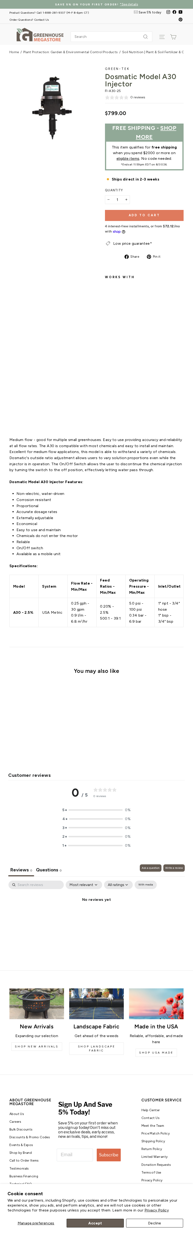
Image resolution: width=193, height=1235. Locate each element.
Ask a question (151, 868)
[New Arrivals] (36, 1003)
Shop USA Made (156, 1052)
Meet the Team (152, 1125)
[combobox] (111, 37)
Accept (95, 1223)
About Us (16, 1114)
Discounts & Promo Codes (29, 1137)
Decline (154, 1223)
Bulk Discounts (20, 1129)
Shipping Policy (153, 1141)
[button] (96, 810)
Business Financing (23, 1176)
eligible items (128, 158)
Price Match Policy (155, 1133)
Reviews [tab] (21, 870)
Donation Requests (156, 1165)
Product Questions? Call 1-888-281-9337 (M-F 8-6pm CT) (49, 12)
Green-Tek (117, 69)
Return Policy (151, 1149)
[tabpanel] (96, 915)
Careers (15, 1121)
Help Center (150, 1110)
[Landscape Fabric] (96, 1003)
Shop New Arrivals (36, 1046)
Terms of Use (151, 1172)
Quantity (114, 190)
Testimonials (19, 1168)
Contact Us (150, 1118)
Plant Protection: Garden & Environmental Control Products (70, 52)
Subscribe (108, 1154)
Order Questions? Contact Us (29, 19)
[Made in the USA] (156, 1003)
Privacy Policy (157, 1210)
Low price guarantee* (132, 243)
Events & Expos (21, 1145)
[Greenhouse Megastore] (40, 34)
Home (14, 52)
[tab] (49, 870)
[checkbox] (146, 885)
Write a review (174, 868)
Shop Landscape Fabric (96, 1048)
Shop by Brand (20, 1153)
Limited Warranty (154, 1157)
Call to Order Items (24, 1160)
